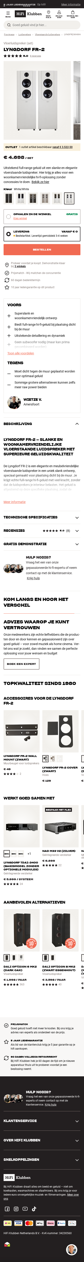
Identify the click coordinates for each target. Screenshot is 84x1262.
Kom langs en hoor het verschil (36, 602)
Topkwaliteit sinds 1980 (40, 644)
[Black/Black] (9, 198)
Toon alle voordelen (20, 353)
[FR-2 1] (37, 100)
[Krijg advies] (71, 1249)
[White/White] (69, 198)
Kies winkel (20, 218)
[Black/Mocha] (33, 198)
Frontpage (9, 34)
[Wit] (59, 742)
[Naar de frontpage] (28, 13)
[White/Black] (21, 198)
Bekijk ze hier (40, 182)
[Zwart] (45, 742)
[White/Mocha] (57, 198)
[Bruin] (53, 742)
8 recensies (35, 56)
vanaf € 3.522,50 (62, 147)
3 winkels (20, 266)
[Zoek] (9, 25)
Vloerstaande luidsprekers (47, 34)
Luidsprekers (24, 34)
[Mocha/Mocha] (45, 198)
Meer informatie (70, 4)
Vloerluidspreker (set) (18, 43)
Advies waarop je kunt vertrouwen (36, 625)
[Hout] (7, 941)
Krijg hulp (33, 578)
